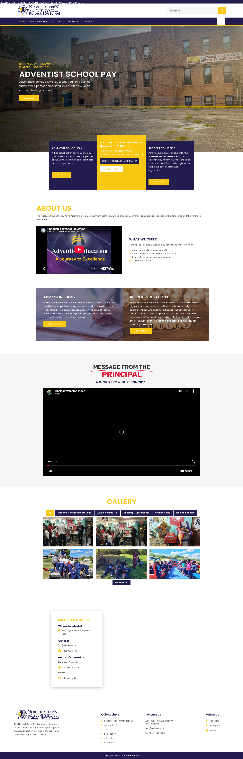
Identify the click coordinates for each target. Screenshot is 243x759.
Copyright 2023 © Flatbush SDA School (122, 755)
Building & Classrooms (136, 512)
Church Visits (162, 512)
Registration (37, 21)
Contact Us (89, 21)
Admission (58, 21)
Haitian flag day (185, 512)
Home (22, 21)
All (50, 512)
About (71, 21)
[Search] (222, 10)
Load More (121, 582)
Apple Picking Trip (107, 512)
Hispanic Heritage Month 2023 (74, 512)
